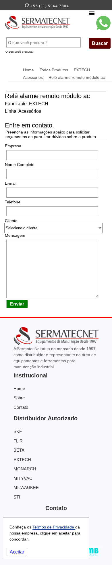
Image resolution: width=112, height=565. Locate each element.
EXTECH (82, 70)
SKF (17, 431)
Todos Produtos (54, 70)
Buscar (100, 43)
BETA (18, 450)
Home (28, 70)
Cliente (11, 220)
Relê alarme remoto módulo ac (77, 77)
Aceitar (17, 551)
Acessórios (33, 77)
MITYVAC (22, 478)
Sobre (19, 397)
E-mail (10, 183)
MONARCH (24, 468)
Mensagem (15, 235)
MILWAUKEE (26, 487)
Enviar (17, 303)
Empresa (13, 146)
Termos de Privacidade (53, 527)
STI (16, 497)
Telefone (12, 202)
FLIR (18, 440)
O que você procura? (19, 51)
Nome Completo (19, 164)
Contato (20, 407)
